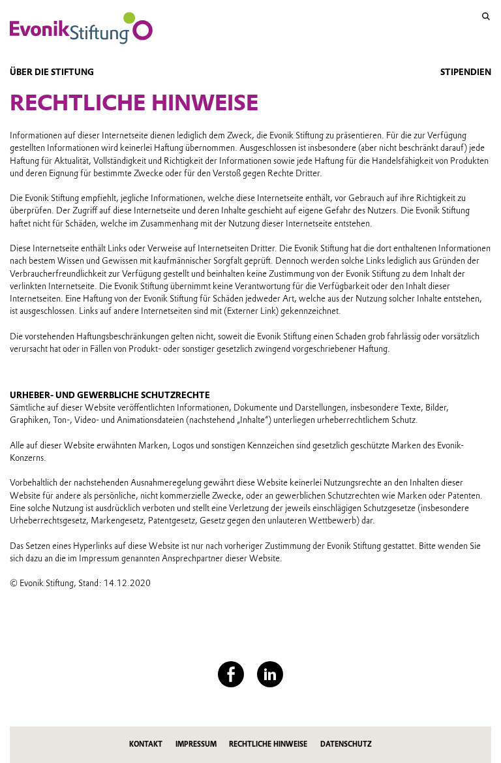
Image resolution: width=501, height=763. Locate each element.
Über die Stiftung (52, 72)
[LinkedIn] (270, 674)
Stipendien (465, 72)
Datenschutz (346, 744)
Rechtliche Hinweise (268, 744)
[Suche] (486, 16)
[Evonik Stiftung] (81, 28)
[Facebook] (231, 674)
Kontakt (145, 744)
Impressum (196, 744)
